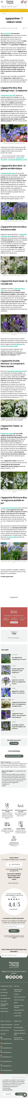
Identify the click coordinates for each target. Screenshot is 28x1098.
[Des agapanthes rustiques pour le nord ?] (6, 658)
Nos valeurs (4, 1001)
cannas (3, 346)
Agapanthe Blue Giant (8, 173)
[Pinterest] (14, 977)
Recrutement (4, 1008)
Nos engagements (6, 998)
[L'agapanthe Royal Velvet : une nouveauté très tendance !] (6, 714)
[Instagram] (7, 977)
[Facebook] (11, 977)
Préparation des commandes (18, 990)
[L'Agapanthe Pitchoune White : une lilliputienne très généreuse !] (6, 703)
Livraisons (16, 994)
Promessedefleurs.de (6, 1043)
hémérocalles (13, 346)
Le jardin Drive (17, 1016)
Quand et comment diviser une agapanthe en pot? (18, 682)
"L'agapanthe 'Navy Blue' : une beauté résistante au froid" (14, 159)
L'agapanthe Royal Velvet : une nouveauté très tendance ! (19, 715)
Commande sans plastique (18, 1006)
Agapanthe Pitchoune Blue (9, 508)
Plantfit (16, 1003)
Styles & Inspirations (19, 1030)
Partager (15, 743)
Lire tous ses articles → (14, 638)
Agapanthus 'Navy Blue (8, 95)
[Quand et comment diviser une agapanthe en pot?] (6, 681)
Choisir (14, 666)
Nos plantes (4, 995)
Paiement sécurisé (19, 1000)
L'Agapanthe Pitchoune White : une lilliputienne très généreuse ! (19, 704)
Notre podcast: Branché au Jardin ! (19, 1038)
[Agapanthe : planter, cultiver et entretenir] (6, 692)
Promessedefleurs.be (6, 1070)
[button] (22, 2)
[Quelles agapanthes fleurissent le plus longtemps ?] (6, 670)
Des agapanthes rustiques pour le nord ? (19, 658)
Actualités (14, 654)
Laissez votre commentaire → (14, 756)
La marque (3, 989)
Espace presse (4, 1011)
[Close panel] (26, 1075)
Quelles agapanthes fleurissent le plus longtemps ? (18, 670)
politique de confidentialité (13, 936)
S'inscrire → (14, 931)
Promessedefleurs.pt (6, 1061)
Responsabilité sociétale (4, 1004)
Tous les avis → (14, 909)
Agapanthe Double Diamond (15, 371)
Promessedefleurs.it (6, 1052)
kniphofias (19, 344)
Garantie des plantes (19, 997)
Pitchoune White (12, 537)
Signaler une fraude (6, 1027)
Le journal (16, 1024)
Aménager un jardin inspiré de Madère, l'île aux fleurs (18, 726)
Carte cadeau (18, 1013)
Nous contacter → (14, 883)
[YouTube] (17, 977)
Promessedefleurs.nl (6, 1066)
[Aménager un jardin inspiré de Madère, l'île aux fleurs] (6, 726)
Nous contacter (5, 1030)
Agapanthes (7, 33)
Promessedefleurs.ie (6, 1039)
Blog (4, 13)
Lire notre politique (7, 1090)
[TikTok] (21, 977)
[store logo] (9, 2)
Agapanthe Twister (7, 433)
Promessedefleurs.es (6, 1048)
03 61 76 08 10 (15, 864)
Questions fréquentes (7, 1024)
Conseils (14, 677)
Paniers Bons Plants (19, 1010)
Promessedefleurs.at (6, 1057)
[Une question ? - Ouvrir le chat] (25, 1095)
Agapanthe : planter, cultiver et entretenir (18, 692)
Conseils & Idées (18, 1027)
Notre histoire (4, 992)
